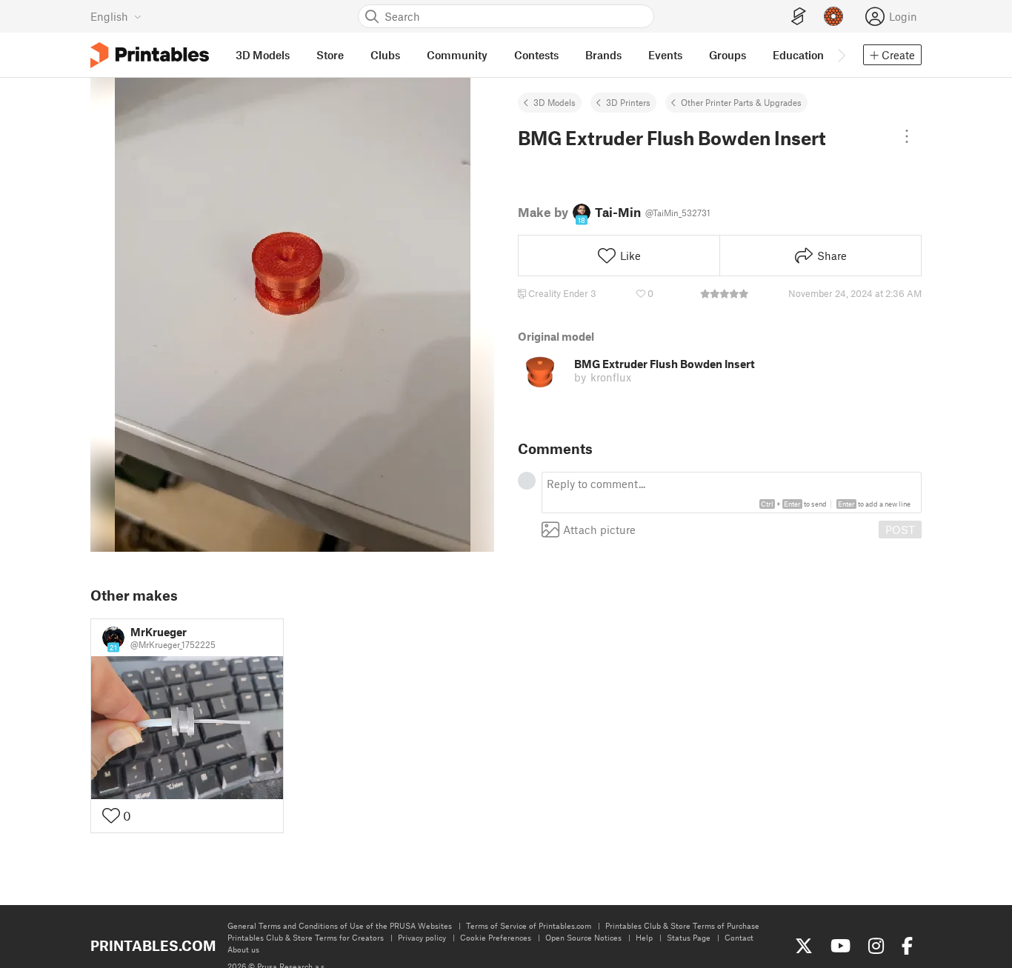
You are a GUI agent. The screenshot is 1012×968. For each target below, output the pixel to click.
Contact (739, 937)
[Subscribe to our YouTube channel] (840, 946)
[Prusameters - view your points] (833, 16)
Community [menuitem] (457, 54)
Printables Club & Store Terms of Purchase (682, 925)
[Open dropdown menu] (907, 136)
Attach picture (599, 530)
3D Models (554, 102)
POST (900, 529)
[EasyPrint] (799, 17)
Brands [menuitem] (603, 54)
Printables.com (153, 945)
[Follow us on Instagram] (876, 946)
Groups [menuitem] (727, 54)
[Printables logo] (149, 55)
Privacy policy (422, 937)
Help (644, 937)
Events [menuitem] (665, 54)
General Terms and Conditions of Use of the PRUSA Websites (339, 925)
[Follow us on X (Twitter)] (804, 946)
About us (243, 949)
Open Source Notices (583, 937)
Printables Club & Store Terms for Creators (305, 937)
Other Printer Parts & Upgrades (741, 102)
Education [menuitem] (798, 54)
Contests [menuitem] (536, 54)
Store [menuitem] (330, 54)
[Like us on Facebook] (907, 946)
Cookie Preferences (495, 937)
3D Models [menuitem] (263, 54)
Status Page (688, 937)
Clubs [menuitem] (385, 54)
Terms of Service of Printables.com (528, 925)
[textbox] (732, 493)
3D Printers (628, 102)
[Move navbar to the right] (840, 55)
